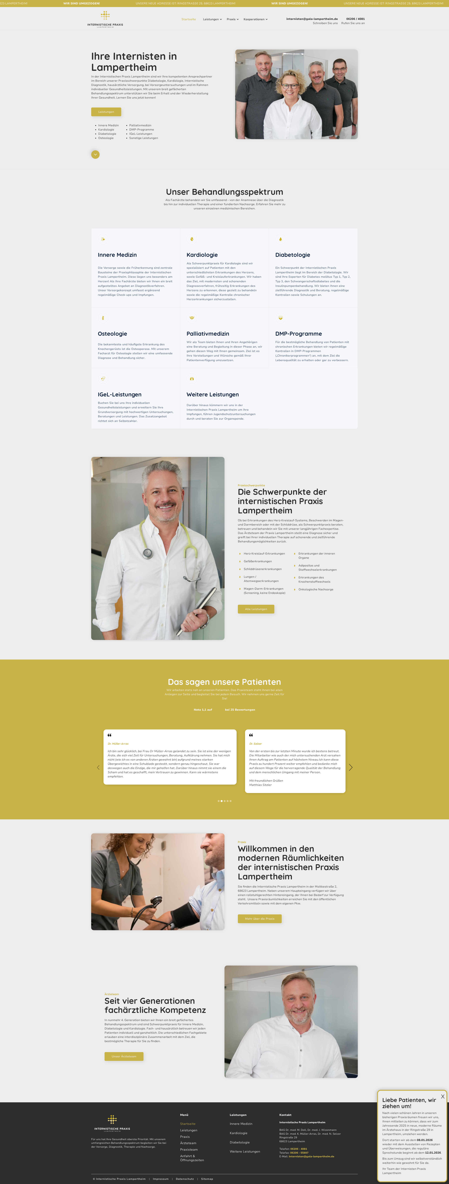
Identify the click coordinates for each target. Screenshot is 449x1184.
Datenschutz (185, 1179)
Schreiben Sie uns (325, 23)
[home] (105, 19)
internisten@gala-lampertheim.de (311, 1156)
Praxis (185, 1137)
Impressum (161, 1179)
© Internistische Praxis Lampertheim (119, 1179)
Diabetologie (240, 1142)
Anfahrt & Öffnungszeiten (192, 1158)
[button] (212, 19)
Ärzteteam (188, 1143)
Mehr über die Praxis (259, 919)
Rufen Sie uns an (353, 23)
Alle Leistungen (256, 609)
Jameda (218, 710)
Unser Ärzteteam (124, 1056)
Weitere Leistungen (245, 1151)
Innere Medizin (241, 1124)
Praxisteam (189, 1149)
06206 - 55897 (299, 1152)
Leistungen (211, 19)
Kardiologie (238, 1133)
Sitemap (207, 1179)
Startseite (188, 1124)
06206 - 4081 (298, 1149)
